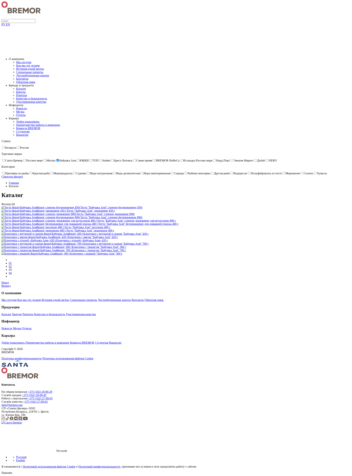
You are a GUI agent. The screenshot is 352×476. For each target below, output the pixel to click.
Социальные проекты (29, 72)
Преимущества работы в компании (38, 124)
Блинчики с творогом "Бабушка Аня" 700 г (99, 250)
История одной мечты (30, 68)
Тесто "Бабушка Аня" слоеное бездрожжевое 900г (111, 217)
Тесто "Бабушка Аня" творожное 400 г (90, 230)
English (20, 460)
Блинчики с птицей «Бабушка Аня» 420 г (82, 240)
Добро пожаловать (27, 121)
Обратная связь (25, 82)
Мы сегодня (23, 62)
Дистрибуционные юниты (32, 75)
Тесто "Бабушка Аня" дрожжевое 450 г (91, 210)
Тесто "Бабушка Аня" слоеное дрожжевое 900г (105, 214)
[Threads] (21, 419)
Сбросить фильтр (12, 176)
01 (10, 263)
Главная (14, 182)
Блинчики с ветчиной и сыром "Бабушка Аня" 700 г (116, 243)
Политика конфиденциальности (21, 358)
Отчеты (21, 115)
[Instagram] (3, 419)
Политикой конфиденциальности (99, 466)
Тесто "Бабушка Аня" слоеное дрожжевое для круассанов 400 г (136, 220)
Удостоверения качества (31, 101)
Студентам (23, 131)
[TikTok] (8, 419)
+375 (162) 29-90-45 (34, 395)
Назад (5, 282)
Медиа (20, 111)
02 (10, 266)
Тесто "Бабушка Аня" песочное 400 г (87, 227)
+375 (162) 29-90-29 (40, 391)
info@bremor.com (12, 405)
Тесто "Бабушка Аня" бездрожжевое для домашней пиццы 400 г (138, 223)
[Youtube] (25, 419)
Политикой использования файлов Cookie (49, 466)
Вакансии (22, 134)
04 (10, 273)
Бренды (21, 91)
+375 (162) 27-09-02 (35, 401)
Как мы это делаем (28, 65)
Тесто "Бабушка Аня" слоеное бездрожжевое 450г (111, 207)
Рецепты (21, 95)
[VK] (16, 419)
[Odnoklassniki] (12, 419)
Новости (21, 108)
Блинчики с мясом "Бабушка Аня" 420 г (93, 237)
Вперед (6, 285)
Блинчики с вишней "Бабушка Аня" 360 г (96, 253)
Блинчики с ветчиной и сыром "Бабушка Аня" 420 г (116, 233)
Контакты (22, 78)
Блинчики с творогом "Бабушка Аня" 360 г (99, 247)
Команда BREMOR (28, 128)
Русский (21, 457)
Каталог (21, 88)
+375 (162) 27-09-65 (40, 398)
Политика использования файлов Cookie (67, 358)
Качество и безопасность (31, 98)
